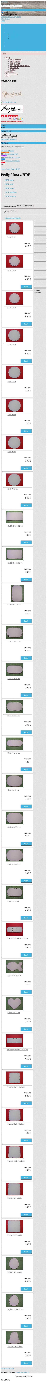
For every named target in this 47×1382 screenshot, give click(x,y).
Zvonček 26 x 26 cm (15, 1347)
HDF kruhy (9, 180)
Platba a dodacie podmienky (14, 50)
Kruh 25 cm (12, 452)
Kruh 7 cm (11, 237)
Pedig (8, 169)
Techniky (13, 36)
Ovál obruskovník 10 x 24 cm (17, 938)
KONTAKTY (9, 42)
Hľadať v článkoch (11, 15)
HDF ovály (9, 184)
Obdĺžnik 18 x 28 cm (15, 563)
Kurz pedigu (14, 38)
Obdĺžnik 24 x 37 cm (15, 604)
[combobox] (20, 205)
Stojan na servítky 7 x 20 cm (17, 1050)
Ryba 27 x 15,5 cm (14, 976)
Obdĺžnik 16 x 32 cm (15, 526)
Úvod (3, 169)
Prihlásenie (5, 17)
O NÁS (7, 28)
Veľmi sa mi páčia (7, 151)
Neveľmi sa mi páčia (12, 157)
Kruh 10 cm (12, 270)
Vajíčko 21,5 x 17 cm (15, 1309)
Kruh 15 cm (12, 344)
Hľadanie (4, 2)
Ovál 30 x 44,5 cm (14, 864)
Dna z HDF (15, 169)
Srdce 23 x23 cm (14, 1013)
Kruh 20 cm (12, 415)
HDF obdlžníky (11, 192)
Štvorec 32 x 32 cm (15, 1235)
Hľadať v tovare (10, 12)
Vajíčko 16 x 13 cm (15, 1272)
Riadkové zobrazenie (13, 218)
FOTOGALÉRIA (11, 32)
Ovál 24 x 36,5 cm (14, 827)
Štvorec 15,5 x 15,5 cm (16, 1124)
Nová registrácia (15, 17)
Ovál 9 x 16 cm (13, 901)
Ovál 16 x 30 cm (14, 716)
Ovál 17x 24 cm (13, 790)
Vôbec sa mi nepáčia (12, 161)
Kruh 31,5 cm (13, 489)
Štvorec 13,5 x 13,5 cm (16, 1087)
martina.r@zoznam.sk (9, 139)
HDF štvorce (10, 188)
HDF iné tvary (10, 196)
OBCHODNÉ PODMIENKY (14, 46)
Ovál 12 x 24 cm (14, 679)
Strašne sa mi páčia (11, 154)
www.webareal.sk (7, 1368)
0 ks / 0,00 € (5, 19)
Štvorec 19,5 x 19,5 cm (16, 1161)
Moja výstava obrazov (17, 34)
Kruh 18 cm (12, 382)
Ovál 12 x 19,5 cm (14, 642)
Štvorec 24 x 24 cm (15, 1198)
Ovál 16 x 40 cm (14, 753)
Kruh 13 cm (12, 307)
